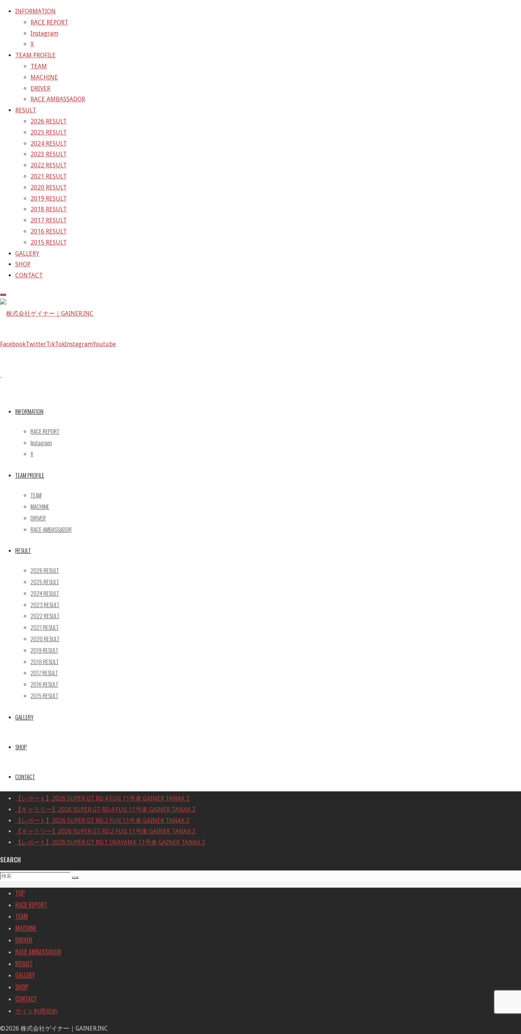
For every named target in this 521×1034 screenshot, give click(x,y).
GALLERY (25, 975)
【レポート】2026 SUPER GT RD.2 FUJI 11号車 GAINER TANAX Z (102, 820)
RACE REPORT (31, 904)
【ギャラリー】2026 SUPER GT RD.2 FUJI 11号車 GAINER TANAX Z (105, 831)
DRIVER (23, 940)
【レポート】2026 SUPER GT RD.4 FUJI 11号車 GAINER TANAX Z (102, 798)
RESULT (23, 963)
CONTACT (26, 998)
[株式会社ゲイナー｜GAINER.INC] (46, 313)
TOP (20, 893)
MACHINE (25, 928)
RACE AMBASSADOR (38, 951)
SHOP (21, 987)
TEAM (21, 916)
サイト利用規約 (36, 1010)
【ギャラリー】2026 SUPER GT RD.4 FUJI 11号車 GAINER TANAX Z (105, 809)
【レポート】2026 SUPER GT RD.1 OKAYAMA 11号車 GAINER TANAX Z (110, 842)
